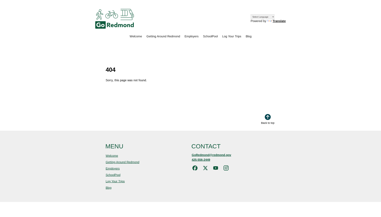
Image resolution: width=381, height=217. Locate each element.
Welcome (136, 36)
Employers (192, 36)
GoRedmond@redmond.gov (211, 155)
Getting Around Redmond (163, 36)
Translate (279, 21)
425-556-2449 (201, 159)
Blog (249, 36)
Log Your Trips (231, 36)
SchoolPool (210, 36)
